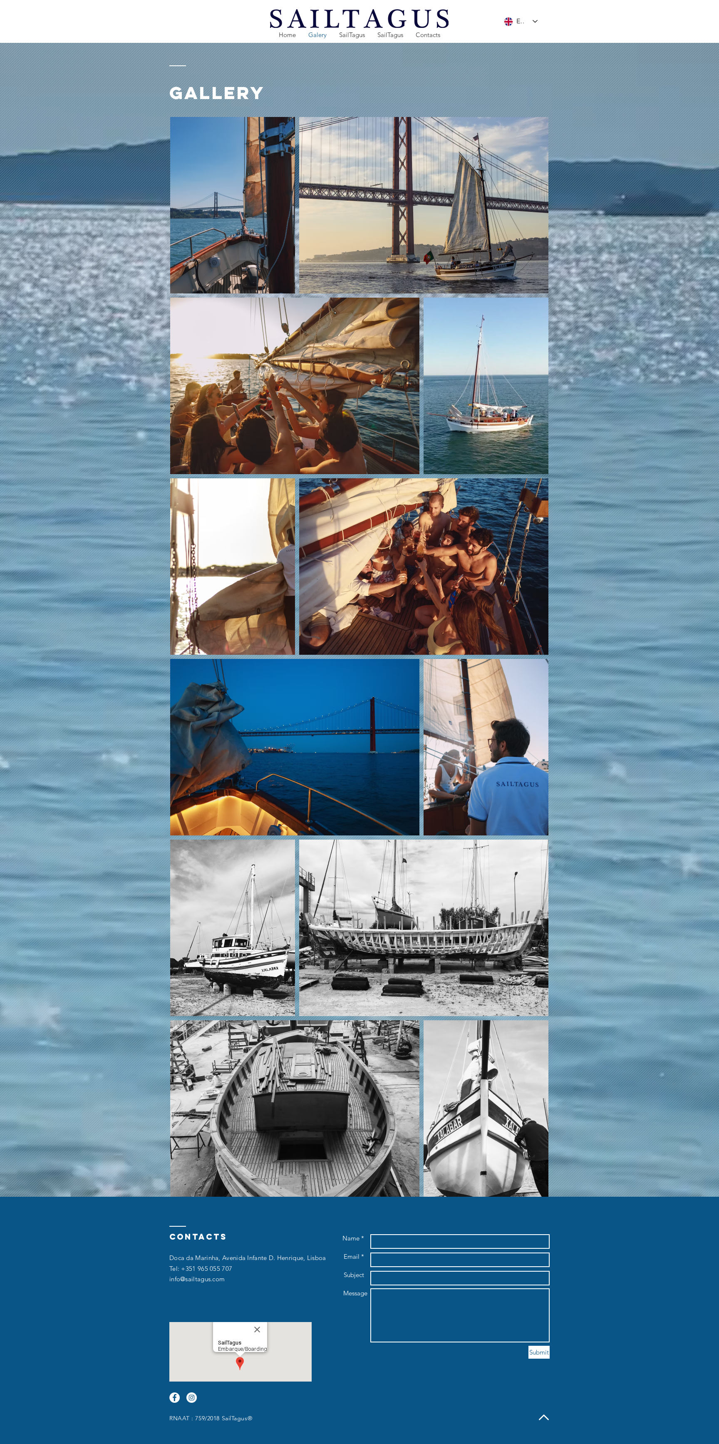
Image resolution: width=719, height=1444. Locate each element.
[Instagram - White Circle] (191, 1397)
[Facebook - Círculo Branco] (174, 1397)
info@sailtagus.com (197, 1279)
